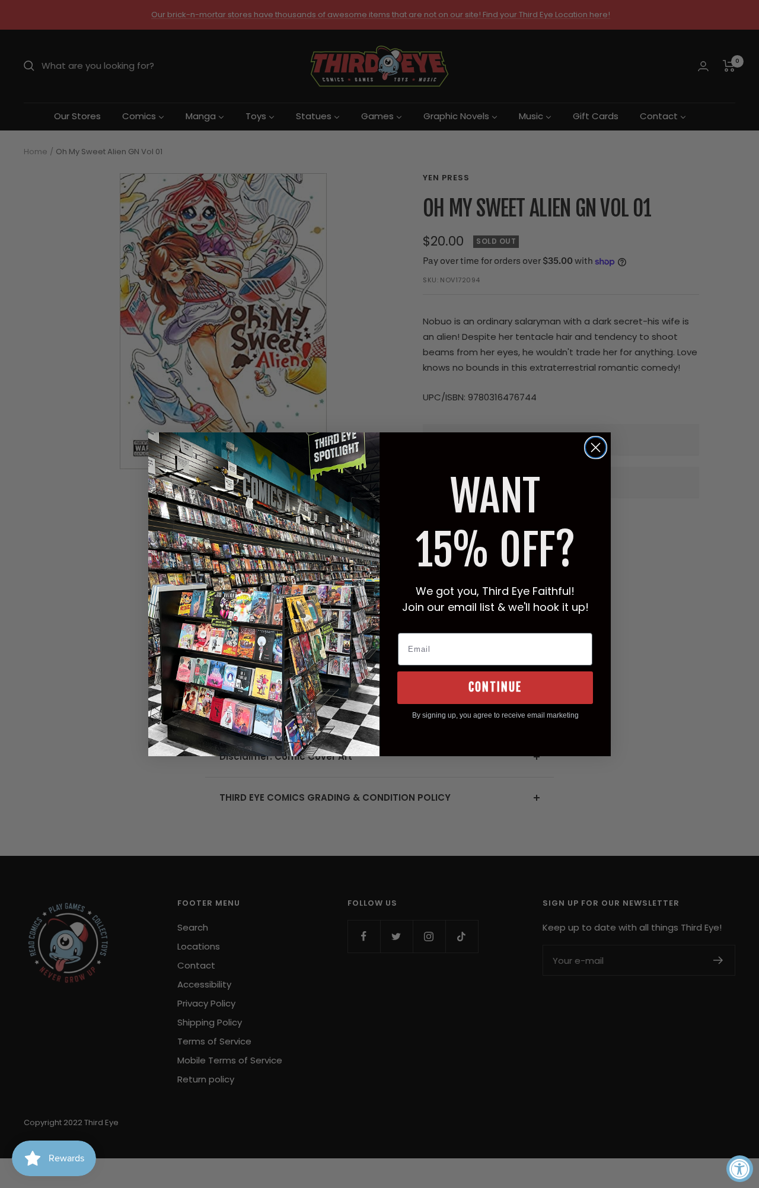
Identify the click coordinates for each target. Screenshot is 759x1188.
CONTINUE (495, 687)
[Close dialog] (595, 447)
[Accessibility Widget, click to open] (739, 1168)
